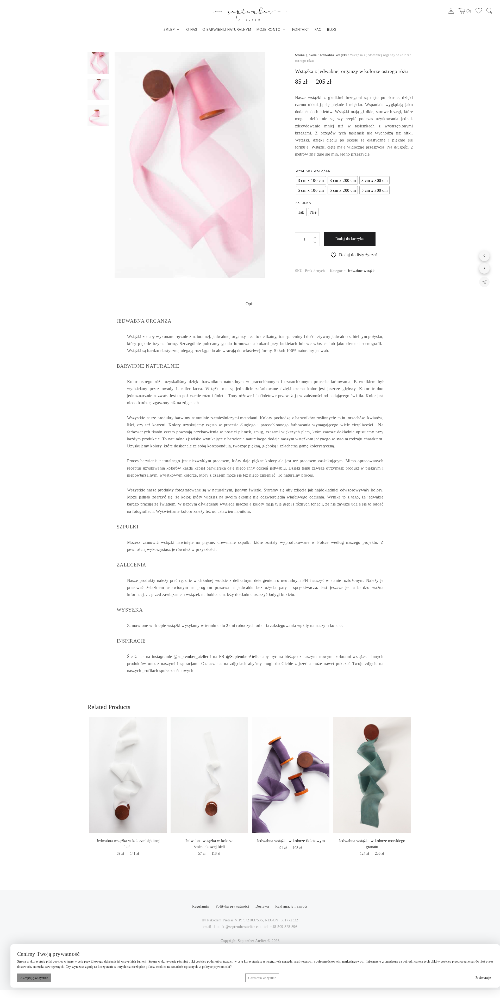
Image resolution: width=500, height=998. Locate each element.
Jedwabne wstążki (333, 55)
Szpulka (303, 203)
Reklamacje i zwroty (291, 906)
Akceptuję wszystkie (34, 978)
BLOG (331, 29)
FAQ (318, 29)
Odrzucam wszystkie (262, 978)
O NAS (191, 29)
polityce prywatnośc (215, 967)
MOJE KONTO (268, 29)
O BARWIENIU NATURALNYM (226, 29)
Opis (250, 303)
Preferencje (483, 977)
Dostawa (262, 906)
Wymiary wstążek (313, 171)
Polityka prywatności (233, 906)
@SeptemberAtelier (243, 656)
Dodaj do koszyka (349, 239)
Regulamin (201, 906)
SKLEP (169, 29)
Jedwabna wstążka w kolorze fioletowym (291, 841)
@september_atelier (191, 656)
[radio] (311, 180)
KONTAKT (300, 29)
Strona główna (306, 55)
